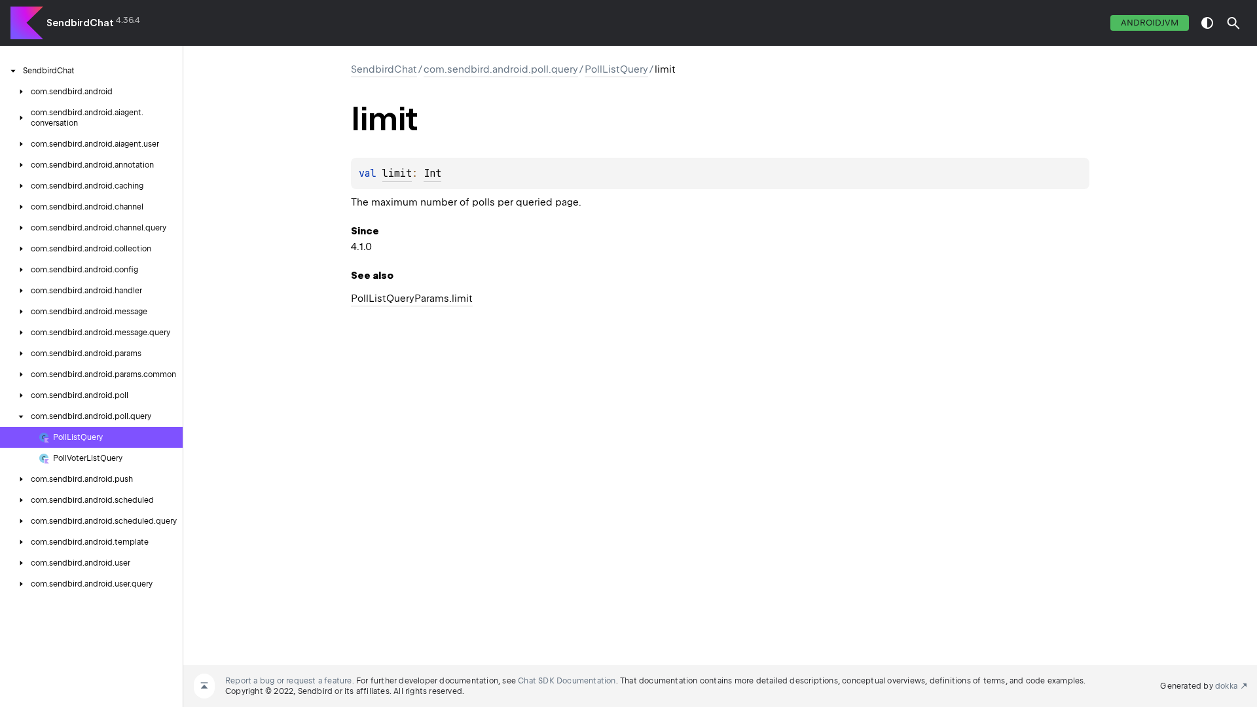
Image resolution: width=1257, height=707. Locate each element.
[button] (1233, 23)
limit (397, 173)
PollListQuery (616, 69)
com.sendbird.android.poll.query (501, 69)
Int (432, 173)
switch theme (1207, 23)
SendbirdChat (80, 23)
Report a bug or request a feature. (289, 680)
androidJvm (1149, 22)
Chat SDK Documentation (566, 680)
